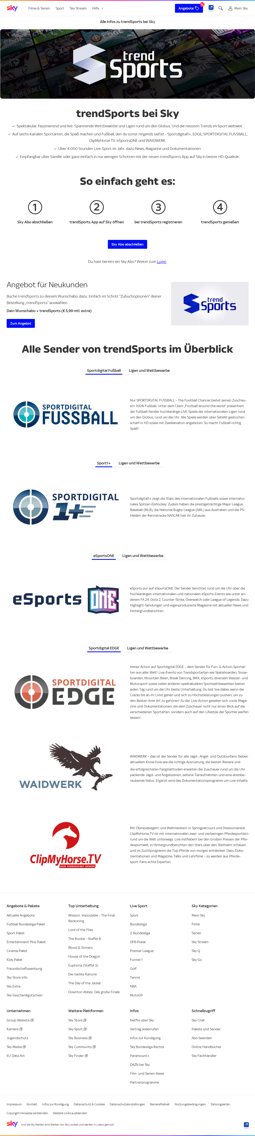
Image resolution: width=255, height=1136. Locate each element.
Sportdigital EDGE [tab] (104, 648)
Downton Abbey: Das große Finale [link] (94, 992)
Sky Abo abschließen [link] (127, 244)
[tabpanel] (128, 412)
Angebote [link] (186, 8)
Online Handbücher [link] (206, 1047)
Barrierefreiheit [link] (160, 1104)
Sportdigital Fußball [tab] (104, 370)
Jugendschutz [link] (17, 1038)
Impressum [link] (14, 1104)
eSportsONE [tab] (103, 555)
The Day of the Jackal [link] (84, 983)
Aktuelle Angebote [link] (21, 915)
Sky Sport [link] (75, 1029)
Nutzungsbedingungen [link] (190, 1104)
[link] (12, 8)
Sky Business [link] (78, 1038)
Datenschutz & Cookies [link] (89, 1104)
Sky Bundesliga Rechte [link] (147, 1047)
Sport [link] (60, 8)
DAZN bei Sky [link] (140, 1065)
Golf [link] (133, 969)
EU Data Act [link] (16, 1056)
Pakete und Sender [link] (206, 1029)
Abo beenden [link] (202, 1038)
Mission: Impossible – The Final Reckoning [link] (91, 918)
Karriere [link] (13, 1029)
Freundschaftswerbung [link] (24, 969)
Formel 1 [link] (136, 960)
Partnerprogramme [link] (144, 1082)
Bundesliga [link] (138, 924)
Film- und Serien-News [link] (147, 1073)
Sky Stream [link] (78, 8)
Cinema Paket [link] (17, 951)
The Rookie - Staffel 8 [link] (84, 939)
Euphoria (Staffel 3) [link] (83, 965)
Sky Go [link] (197, 960)
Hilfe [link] (95, 8)
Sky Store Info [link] (17, 977)
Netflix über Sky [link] (142, 1020)
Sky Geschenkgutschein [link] (25, 995)
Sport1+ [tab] (104, 463)
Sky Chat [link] (198, 1020)
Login (161, 261)
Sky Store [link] (75, 1020)
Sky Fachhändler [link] (204, 1056)
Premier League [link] (142, 951)
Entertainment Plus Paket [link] (26, 942)
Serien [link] (196, 933)
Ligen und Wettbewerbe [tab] (149, 370)
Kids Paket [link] (15, 960)
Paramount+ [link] (139, 1056)
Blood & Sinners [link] (80, 948)
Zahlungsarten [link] (220, 1104)
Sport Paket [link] (16, 933)
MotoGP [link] (136, 995)
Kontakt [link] (32, 1104)
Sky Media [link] (14, 1047)
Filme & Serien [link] (39, 8)
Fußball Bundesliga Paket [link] (26, 924)
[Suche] (221, 8)
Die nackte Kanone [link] (82, 974)
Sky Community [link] (80, 1047)
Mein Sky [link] (198, 915)
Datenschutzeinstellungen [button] (127, 1104)
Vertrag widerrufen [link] (144, 1029)
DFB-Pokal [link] (138, 942)
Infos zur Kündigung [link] (145, 1038)
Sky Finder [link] (76, 1056)
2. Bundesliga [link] (140, 933)
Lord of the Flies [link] (80, 930)
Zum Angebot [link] (20, 323)
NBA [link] (133, 986)
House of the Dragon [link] (84, 956)
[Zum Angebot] (210, 303)
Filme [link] (196, 924)
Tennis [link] (135, 977)
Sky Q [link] (196, 951)
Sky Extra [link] (13, 986)
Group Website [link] (18, 1020)
